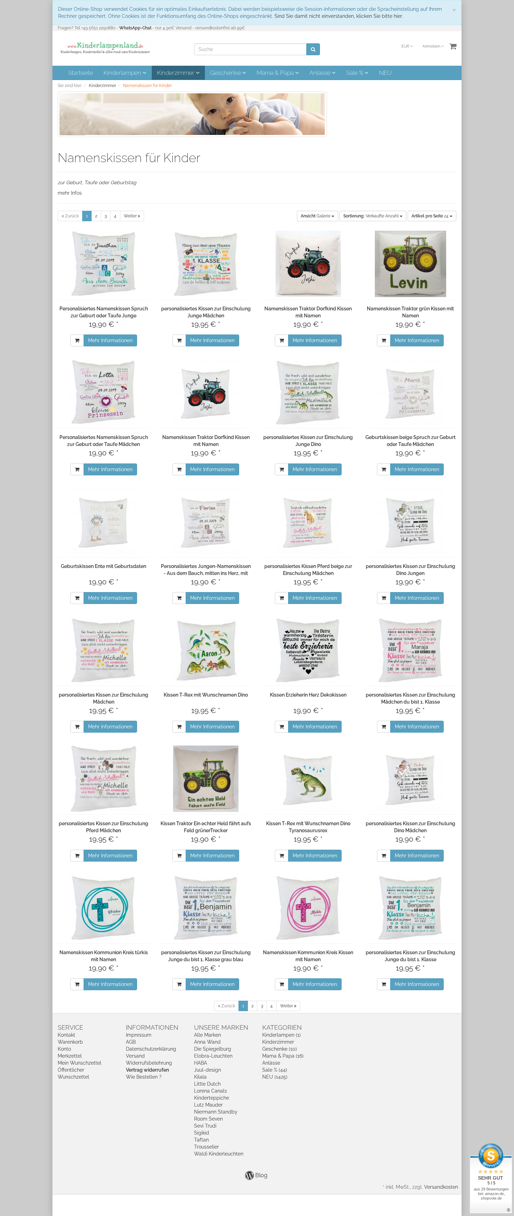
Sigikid (201, 1133)
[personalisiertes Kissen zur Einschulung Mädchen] (104, 650)
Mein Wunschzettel (79, 1063)
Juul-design (207, 1070)
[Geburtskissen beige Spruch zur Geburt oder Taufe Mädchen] (411, 392)
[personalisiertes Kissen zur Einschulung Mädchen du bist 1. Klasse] (411, 650)
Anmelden (431, 46)
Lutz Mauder (208, 1105)
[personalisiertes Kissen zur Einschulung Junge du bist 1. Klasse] (411, 907)
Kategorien (282, 1027)
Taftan (201, 1140)
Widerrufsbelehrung (149, 1063)
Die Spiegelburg (212, 1049)
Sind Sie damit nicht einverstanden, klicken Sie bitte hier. (338, 16)
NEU (385, 72)
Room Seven (208, 1119)
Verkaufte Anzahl (371, 216)
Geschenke (226, 72)
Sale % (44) (274, 1070)
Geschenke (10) (279, 1049)
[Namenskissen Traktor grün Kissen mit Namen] (411, 264)
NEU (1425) (274, 1077)
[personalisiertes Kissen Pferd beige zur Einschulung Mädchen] (308, 521)
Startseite (80, 72)
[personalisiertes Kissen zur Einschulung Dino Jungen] (411, 521)
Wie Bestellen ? (144, 1077)
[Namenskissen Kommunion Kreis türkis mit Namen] (104, 907)
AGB (131, 1042)
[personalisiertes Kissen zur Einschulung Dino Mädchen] (411, 778)
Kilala (200, 1077)
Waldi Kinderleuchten (218, 1154)
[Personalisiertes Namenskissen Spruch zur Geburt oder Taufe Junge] (104, 264)
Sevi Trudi (205, 1126)
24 (431, 216)
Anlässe (320, 72)
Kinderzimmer (176, 72)
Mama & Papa (276, 72)
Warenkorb (70, 1042)
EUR (405, 46)
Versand (135, 1056)
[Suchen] (313, 49)
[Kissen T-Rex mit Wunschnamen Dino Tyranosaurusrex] (308, 778)
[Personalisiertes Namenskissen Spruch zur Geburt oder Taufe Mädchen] (104, 392)
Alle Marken (207, 1035)
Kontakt (66, 1035)
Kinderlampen (123, 72)
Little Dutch (207, 1084)
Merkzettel (70, 1056)
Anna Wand (207, 1042)
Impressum (138, 1035)
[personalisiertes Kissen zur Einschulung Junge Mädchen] (206, 264)
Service (70, 1027)
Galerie (316, 216)
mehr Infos (70, 193)
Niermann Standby (215, 1112)
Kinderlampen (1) (281, 1035)
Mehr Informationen (110, 340)
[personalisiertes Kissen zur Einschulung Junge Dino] (308, 392)
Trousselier (206, 1147)
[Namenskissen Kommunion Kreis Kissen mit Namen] (308, 907)
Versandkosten (441, 1187)
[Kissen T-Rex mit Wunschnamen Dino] (206, 650)
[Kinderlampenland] (105, 48)
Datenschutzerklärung (151, 1049)
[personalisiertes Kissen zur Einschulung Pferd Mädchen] (104, 778)
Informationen (152, 1027)
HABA (200, 1063)
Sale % (355, 72)
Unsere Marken (221, 1027)
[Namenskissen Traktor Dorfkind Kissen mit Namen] (308, 264)
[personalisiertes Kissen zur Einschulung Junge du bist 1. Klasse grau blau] (206, 907)
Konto (64, 1049)
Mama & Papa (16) (283, 1056)
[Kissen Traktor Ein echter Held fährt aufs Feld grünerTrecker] (206, 778)
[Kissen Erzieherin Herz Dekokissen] (308, 650)
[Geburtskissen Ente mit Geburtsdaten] (104, 521)
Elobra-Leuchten (213, 1056)
